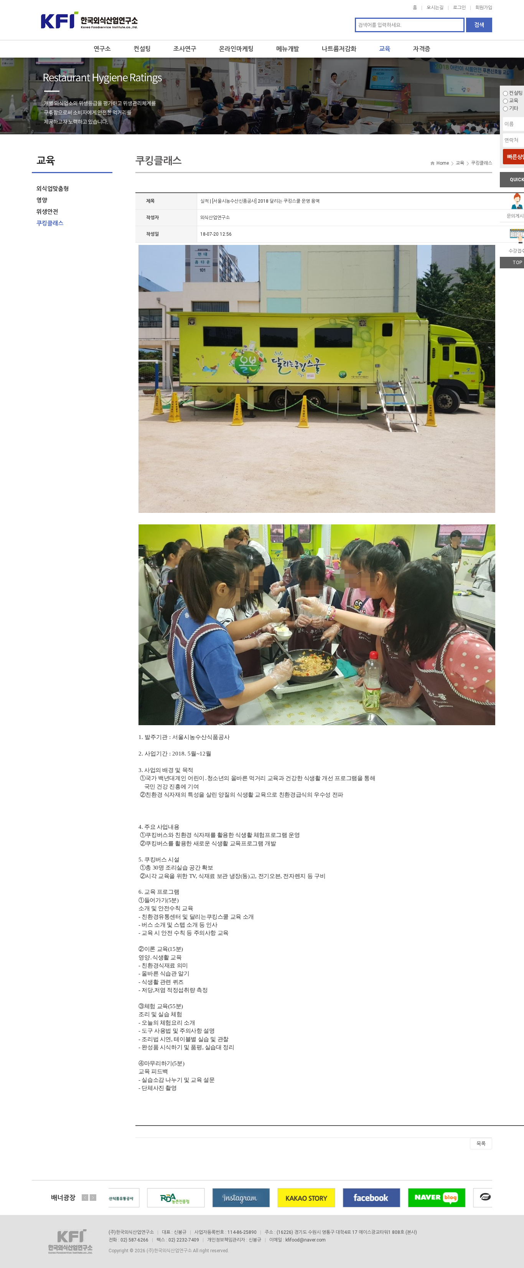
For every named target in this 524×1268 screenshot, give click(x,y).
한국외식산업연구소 (89, 20)
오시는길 (435, 7)
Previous (85, 1197)
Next (92, 1197)
